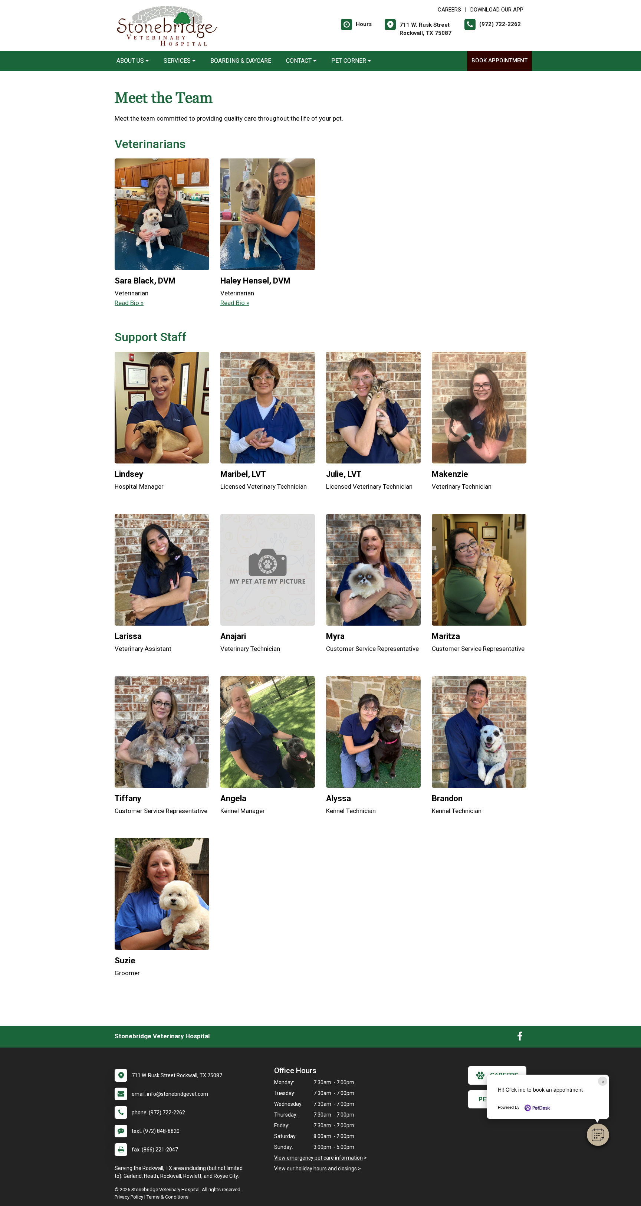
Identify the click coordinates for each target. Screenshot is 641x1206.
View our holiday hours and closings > (317, 1168)
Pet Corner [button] (349, 60)
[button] (598, 1135)
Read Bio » (129, 303)
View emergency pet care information (318, 1158)
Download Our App (496, 9)
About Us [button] (130, 60)
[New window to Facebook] (519, 1038)
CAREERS (449, 9)
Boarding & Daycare (240, 60)
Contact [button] (299, 60)
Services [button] (178, 60)
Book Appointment (499, 60)
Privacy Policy (129, 1197)
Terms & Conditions (167, 1197)
